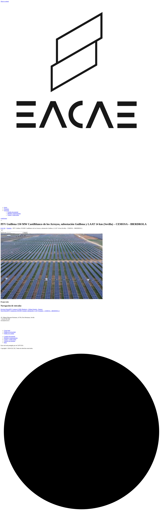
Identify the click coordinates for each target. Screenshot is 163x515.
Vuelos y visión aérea (13, 215)
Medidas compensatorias (14, 213)
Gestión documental (12, 212)
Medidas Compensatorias (11, 338)
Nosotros (6, 209)
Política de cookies (9, 333)
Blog (5, 342)
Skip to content (5, 1)
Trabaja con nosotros (9, 341)
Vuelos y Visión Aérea (10, 339)
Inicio (5, 207)
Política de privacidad (10, 332)
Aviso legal (7, 330)
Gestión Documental (9, 336)
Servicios (6, 210)
